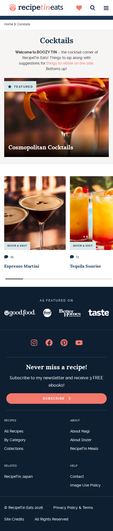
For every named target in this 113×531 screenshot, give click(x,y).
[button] (106, 8)
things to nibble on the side (69, 63)
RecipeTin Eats (36, 8)
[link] (56, 398)
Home (8, 24)
